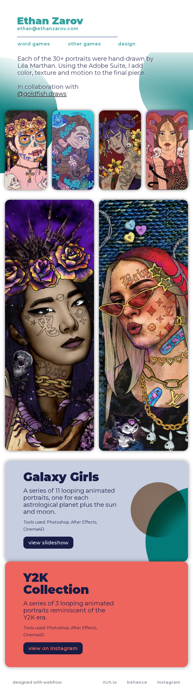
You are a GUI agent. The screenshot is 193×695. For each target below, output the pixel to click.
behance (137, 682)
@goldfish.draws (42, 93)
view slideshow (48, 543)
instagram (168, 682)
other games (84, 43)
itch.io (110, 682)
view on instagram (53, 648)
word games (34, 43)
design (127, 43)
